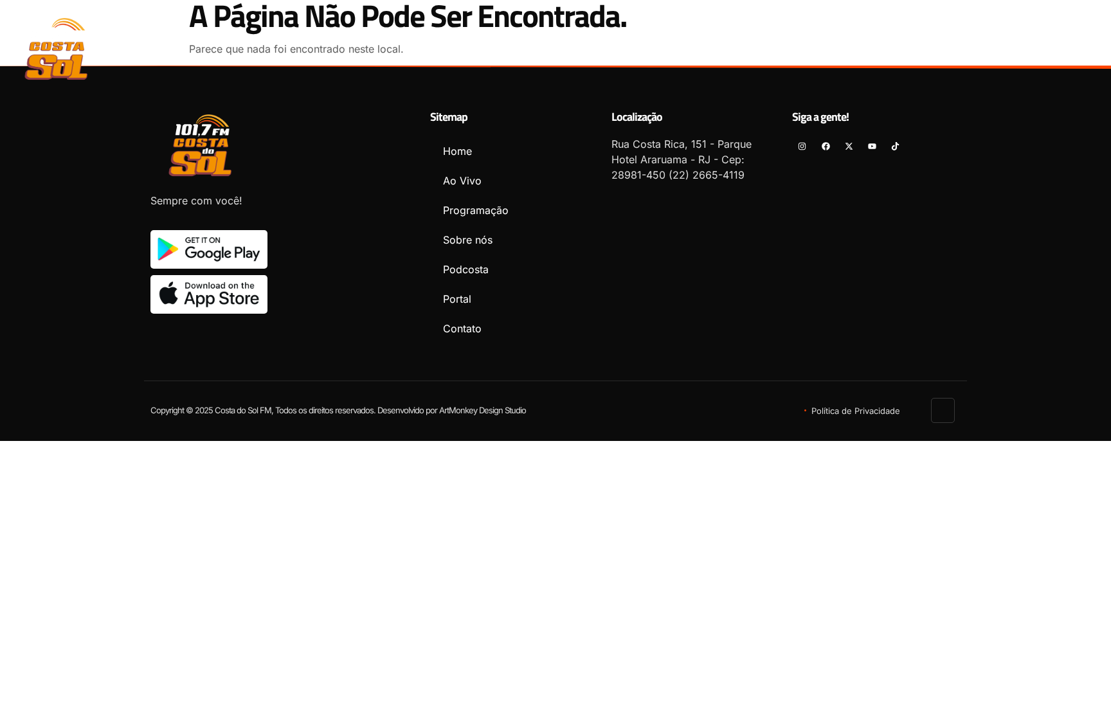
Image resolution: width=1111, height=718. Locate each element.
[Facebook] (1017, 48)
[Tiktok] (1087, 48)
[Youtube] (1064, 48)
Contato (902, 43)
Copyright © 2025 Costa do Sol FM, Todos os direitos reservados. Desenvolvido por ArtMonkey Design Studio (338, 410)
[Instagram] (994, 48)
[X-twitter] (1041, 48)
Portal (836, 43)
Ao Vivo (520, 43)
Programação (601, 43)
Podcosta (766, 43)
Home (461, 43)
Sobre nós (689, 43)
